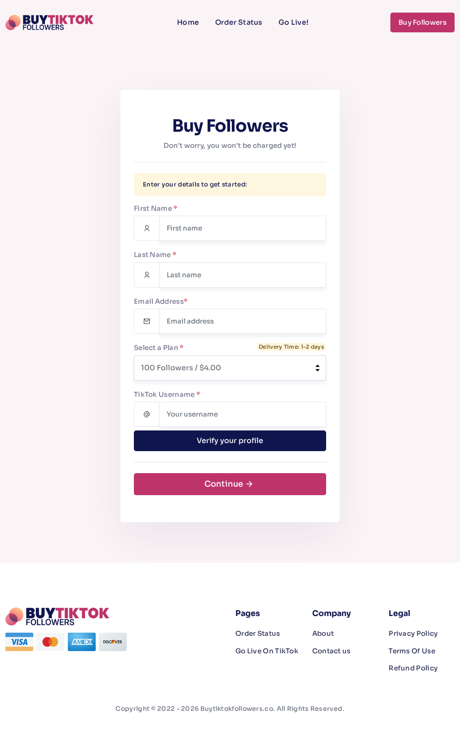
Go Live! (294, 22)
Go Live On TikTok (266, 651)
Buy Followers (422, 22)
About (323, 633)
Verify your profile (230, 440)
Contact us (331, 651)
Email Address (161, 301)
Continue (224, 484)
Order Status (238, 22)
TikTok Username (167, 394)
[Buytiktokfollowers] (51, 22)
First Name (156, 208)
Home (188, 22)
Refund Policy (413, 668)
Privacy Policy (413, 633)
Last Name (155, 254)
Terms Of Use (412, 651)
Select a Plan (159, 347)
